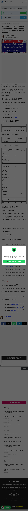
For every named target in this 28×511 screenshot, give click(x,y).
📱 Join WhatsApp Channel (14, 261)
